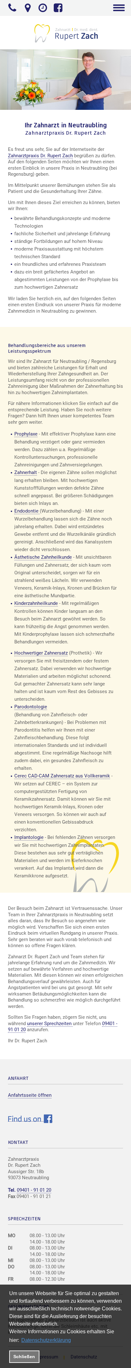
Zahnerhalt (25, 472)
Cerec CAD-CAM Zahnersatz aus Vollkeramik (62, 776)
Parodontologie (30, 707)
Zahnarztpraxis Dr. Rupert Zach (40, 156)
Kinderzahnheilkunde (36, 603)
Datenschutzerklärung (46, 1340)
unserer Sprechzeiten (50, 1023)
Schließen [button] (24, 1356)
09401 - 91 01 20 (34, 1190)
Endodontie (27, 511)
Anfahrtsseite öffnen (30, 1095)
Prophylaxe (26, 434)
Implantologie (29, 837)
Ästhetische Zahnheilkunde (43, 557)
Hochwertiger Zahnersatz (41, 653)
